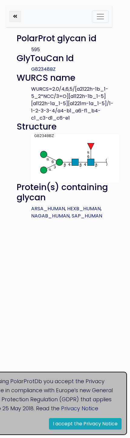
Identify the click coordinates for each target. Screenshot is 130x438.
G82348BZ (43, 69)
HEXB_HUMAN (84, 208)
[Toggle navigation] (100, 17)
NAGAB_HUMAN (50, 215)
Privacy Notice (79, 408)
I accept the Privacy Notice (85, 423)
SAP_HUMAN (87, 215)
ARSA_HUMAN (48, 208)
